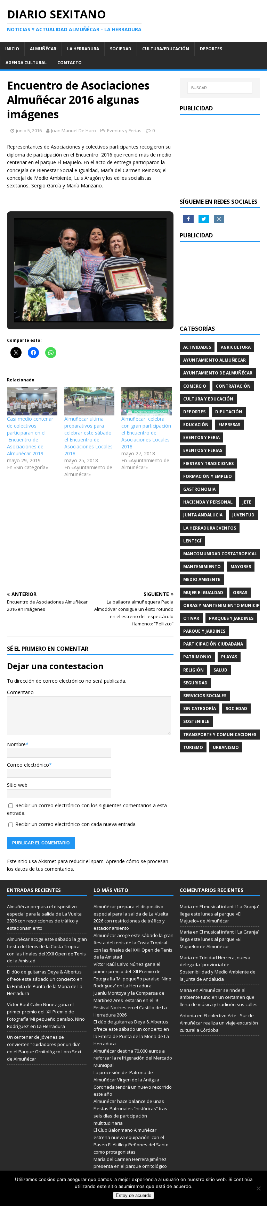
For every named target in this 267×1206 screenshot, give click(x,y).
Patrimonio (197, 657)
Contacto (69, 63)
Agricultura (236, 347)
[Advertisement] (90, 536)
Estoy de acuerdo (133, 1195)
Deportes (211, 49)
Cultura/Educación (165, 49)
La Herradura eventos (209, 528)
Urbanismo (226, 747)
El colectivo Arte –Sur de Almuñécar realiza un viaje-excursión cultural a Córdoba (219, 1022)
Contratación (233, 386)
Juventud (243, 515)
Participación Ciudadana (213, 644)
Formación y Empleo (207, 476)
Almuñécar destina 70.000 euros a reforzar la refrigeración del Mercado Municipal (133, 1058)
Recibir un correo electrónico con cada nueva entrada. (76, 824)
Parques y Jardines (231, 618)
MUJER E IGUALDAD (203, 593)
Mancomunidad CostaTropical (220, 554)
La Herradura (83, 49)
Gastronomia (199, 489)
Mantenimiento (202, 567)
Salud (220, 670)
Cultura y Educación (208, 399)
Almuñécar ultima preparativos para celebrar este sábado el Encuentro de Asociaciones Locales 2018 (88, 436)
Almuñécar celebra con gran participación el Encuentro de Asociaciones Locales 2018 (146, 432)
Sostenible (196, 721)
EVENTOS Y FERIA (201, 437)
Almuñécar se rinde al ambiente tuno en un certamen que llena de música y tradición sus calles (219, 997)
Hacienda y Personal (208, 502)
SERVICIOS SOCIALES (204, 696)
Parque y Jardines (204, 631)
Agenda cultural (26, 63)
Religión (193, 670)
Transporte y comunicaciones (219, 734)
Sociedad (120, 49)
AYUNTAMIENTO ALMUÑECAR (214, 360)
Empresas (229, 425)
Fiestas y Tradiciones (208, 463)
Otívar (191, 618)
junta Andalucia (202, 515)
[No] (258, 1188)
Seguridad (195, 683)
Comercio (194, 386)
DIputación (228, 412)
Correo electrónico (28, 764)
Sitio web (17, 785)
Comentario (20, 692)
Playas (229, 657)
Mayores (240, 567)
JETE (246, 502)
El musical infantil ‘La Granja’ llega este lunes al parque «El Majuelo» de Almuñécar (219, 913)
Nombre (16, 744)
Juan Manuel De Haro (73, 130)
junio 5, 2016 (29, 130)
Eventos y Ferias (124, 130)
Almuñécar (43, 49)
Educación (196, 425)
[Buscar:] (220, 88)
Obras (240, 593)
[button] (74, 303)
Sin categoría (199, 708)
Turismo (193, 747)
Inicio (12, 49)
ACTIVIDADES (197, 347)
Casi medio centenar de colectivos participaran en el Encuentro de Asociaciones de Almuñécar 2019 (30, 436)
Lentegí (192, 541)
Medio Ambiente (201, 579)
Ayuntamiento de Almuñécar (217, 373)
